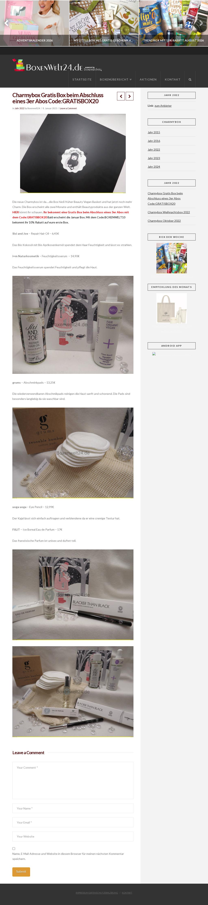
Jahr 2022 (19, 108)
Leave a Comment (68, 108)
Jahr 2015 (154, 132)
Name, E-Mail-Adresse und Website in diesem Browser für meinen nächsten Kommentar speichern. (68, 856)
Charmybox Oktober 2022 (164, 220)
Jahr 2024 (154, 166)
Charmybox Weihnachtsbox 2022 (169, 212)
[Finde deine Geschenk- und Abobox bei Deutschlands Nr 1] (58, 64)
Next (199, 23)
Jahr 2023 (154, 158)
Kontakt (127, 892)
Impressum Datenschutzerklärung (97, 892)
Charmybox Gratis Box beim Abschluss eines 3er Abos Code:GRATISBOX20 (165, 198)
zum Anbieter (163, 105)
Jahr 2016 (154, 140)
